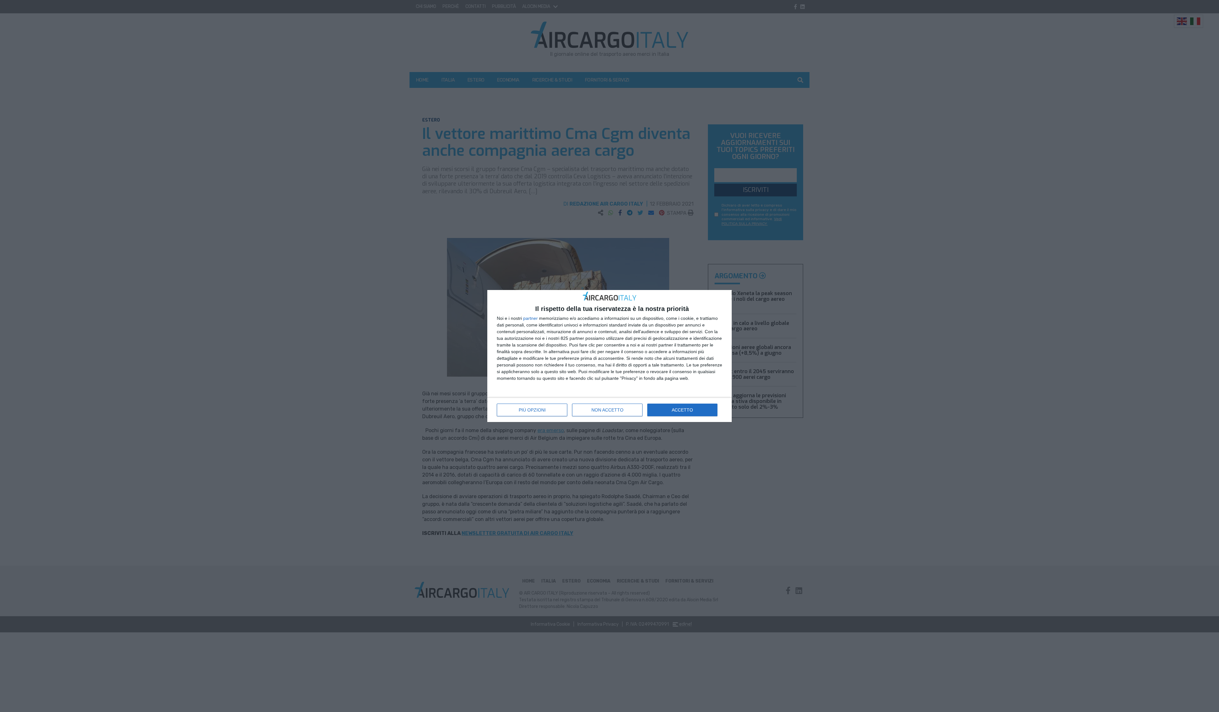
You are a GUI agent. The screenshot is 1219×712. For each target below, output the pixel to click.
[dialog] (609, 356)
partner (530, 318)
